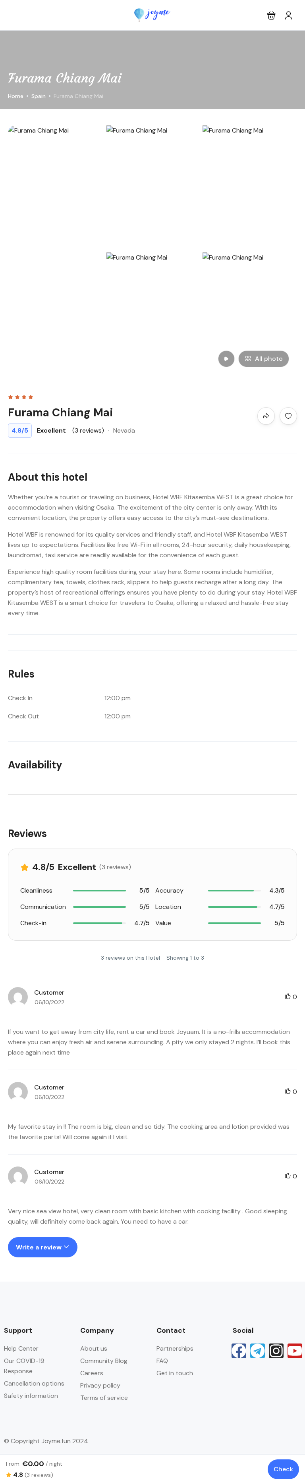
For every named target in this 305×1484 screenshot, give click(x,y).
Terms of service (104, 1398)
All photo (269, 358)
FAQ (162, 1361)
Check (283, 1469)
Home (15, 96)
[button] (271, 15)
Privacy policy (100, 1385)
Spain (38, 96)
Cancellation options (34, 1383)
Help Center (21, 1348)
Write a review (39, 1247)
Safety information (31, 1396)
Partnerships (174, 1348)
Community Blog (103, 1361)
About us (93, 1348)
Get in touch (174, 1373)
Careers (91, 1373)
